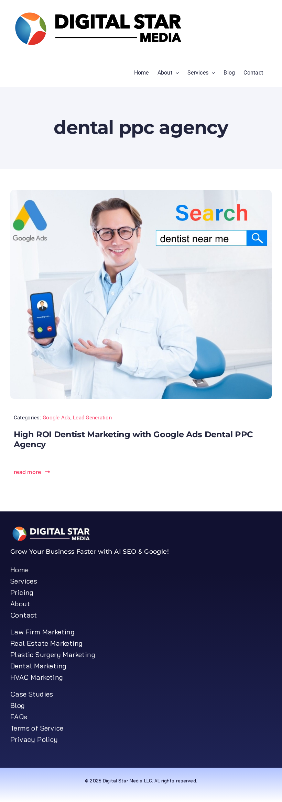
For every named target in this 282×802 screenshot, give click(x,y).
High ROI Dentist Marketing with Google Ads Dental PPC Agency (133, 439)
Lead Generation (92, 418)
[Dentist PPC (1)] (141, 192)
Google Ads (56, 418)
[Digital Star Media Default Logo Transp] (53, 528)
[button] (32, 472)
